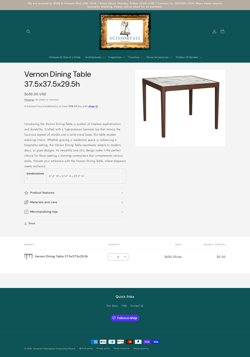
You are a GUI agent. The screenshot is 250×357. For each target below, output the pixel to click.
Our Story (112, 306)
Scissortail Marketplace (44, 348)
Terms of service (122, 348)
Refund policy (86, 348)
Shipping (29, 99)
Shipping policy (141, 348)
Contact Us (137, 306)
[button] (28, 31)
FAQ (124, 306)
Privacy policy (103, 348)
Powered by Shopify (66, 348)
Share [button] (32, 223)
